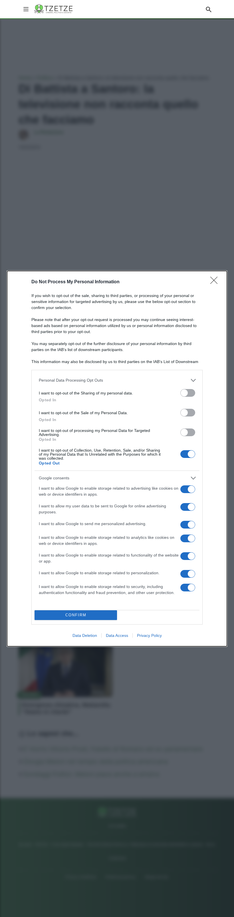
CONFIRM (75, 615)
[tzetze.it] (53, 9)
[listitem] (117, 380)
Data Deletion (84, 635)
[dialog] (117, 458)
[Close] (215, 282)
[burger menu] (26, 9)
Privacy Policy (149, 635)
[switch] (187, 393)
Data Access (117, 635)
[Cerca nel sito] (208, 9)
